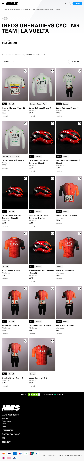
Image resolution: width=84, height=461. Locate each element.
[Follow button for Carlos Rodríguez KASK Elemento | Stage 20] (25, 178)
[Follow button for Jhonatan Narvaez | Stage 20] (25, 71)
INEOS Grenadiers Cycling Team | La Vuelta (46, 9)
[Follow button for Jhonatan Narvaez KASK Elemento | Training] (52, 178)
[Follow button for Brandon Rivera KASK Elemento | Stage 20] (52, 233)
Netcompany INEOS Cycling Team (20, 9)
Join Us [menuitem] (77, 3)
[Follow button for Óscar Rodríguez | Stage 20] (52, 288)
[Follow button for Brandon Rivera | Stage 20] (79, 178)
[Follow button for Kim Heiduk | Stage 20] (25, 288)
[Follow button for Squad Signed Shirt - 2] (52, 341)
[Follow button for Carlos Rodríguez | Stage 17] (79, 71)
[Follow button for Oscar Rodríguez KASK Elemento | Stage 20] (52, 123)
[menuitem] (3, 3)
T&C (44, 456)
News (4, 424)
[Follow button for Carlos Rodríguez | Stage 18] (25, 123)
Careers (4, 426)
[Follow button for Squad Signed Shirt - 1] (79, 233)
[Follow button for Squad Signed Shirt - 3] (25, 233)
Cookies (60, 456)
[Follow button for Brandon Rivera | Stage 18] (25, 341)
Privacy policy (52, 456)
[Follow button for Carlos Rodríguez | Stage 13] (52, 71)
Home (5, 9)
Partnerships (6, 421)
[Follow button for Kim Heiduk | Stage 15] (79, 288)
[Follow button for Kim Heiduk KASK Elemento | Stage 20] (79, 123)
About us (5, 418)
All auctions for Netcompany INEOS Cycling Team (22, 55)
